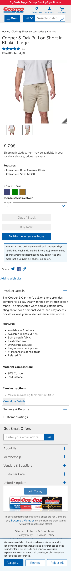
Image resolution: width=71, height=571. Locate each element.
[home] (13, 10)
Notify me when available (26, 236)
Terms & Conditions (42, 531)
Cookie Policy (45, 535)
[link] (13, 269)
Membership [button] (12, 457)
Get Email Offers (17, 428)
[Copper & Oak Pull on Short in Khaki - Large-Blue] (7, 192)
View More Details (14, 401)
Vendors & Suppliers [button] (17, 465)
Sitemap (20, 531)
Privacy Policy (24, 535)
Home (5, 31)
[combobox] (29, 18)
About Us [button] (10, 448)
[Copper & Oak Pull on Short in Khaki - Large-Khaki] (22, 192)
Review (35, 563)
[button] (62, 18)
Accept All (14, 563)
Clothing (51, 31)
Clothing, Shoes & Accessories (28, 31)
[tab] (35, 448)
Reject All (57, 563)
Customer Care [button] (14, 474)
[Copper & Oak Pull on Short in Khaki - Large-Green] (15, 192)
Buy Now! (26, 227)
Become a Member (22, 520)
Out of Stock (27, 217)
